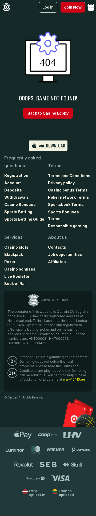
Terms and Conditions (69, 175)
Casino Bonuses (20, 204)
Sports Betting (18, 211)
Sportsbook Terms (66, 204)
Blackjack (13, 254)
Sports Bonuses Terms (63, 215)
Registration (16, 175)
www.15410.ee (74, 379)
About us (57, 237)
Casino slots (16, 247)
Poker (9, 261)
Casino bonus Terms (68, 190)
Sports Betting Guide (24, 219)
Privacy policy (61, 183)
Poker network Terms (68, 197)
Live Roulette (16, 276)
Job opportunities (65, 254)
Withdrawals (16, 197)
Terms (54, 165)
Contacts (57, 247)
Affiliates (57, 261)
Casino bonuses (19, 269)
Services (13, 237)
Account (12, 183)
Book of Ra (14, 283)
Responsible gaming (67, 226)
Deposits (13, 190)
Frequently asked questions (22, 161)
